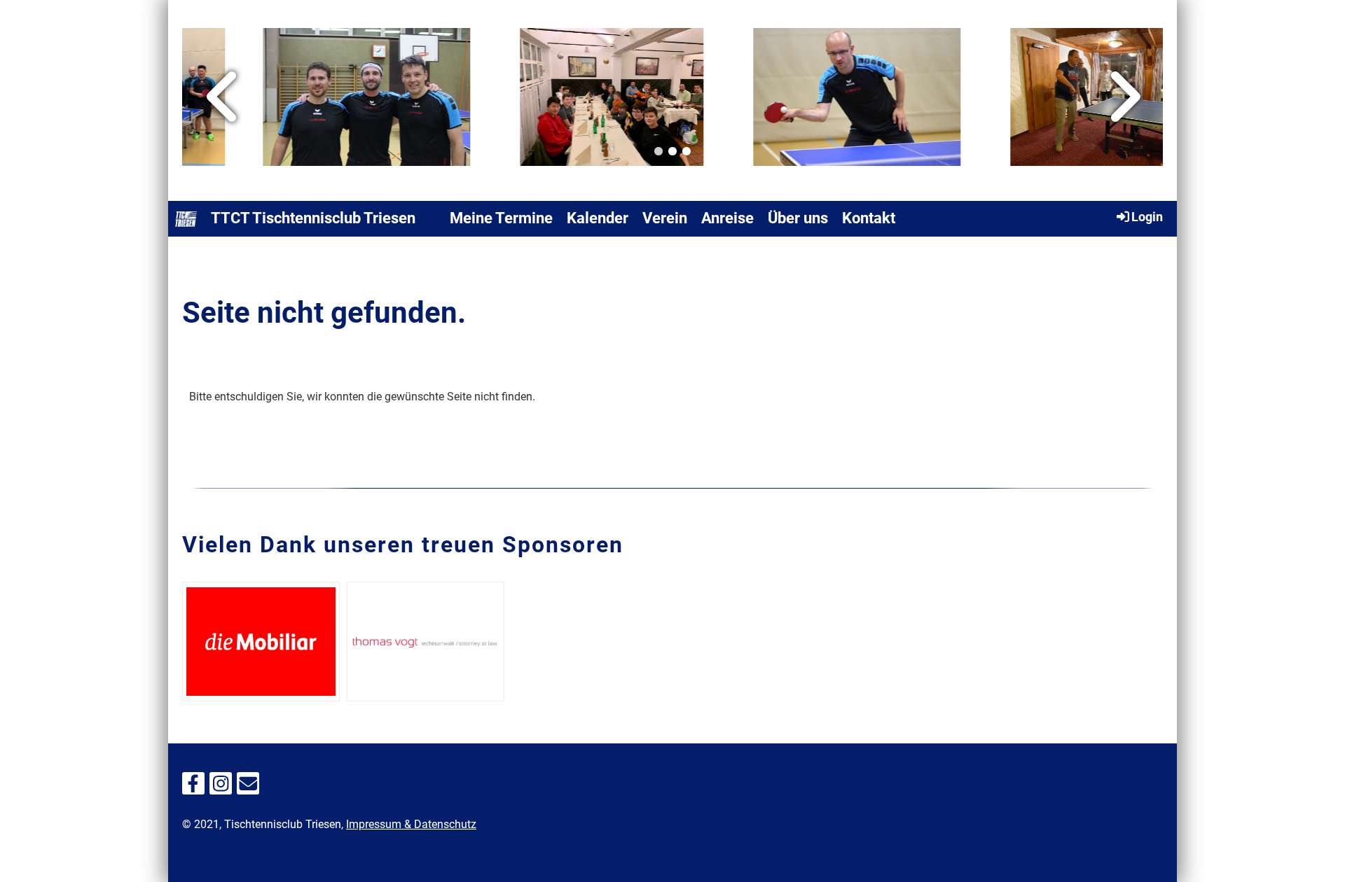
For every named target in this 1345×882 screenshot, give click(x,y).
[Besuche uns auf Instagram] (220, 787)
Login (1147, 216)
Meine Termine (501, 218)
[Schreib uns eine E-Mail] (248, 787)
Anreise (727, 218)
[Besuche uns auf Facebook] (193, 787)
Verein (664, 218)
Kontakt (868, 218)
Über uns (798, 218)
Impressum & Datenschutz (411, 824)
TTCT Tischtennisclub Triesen (313, 218)
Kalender (597, 218)
